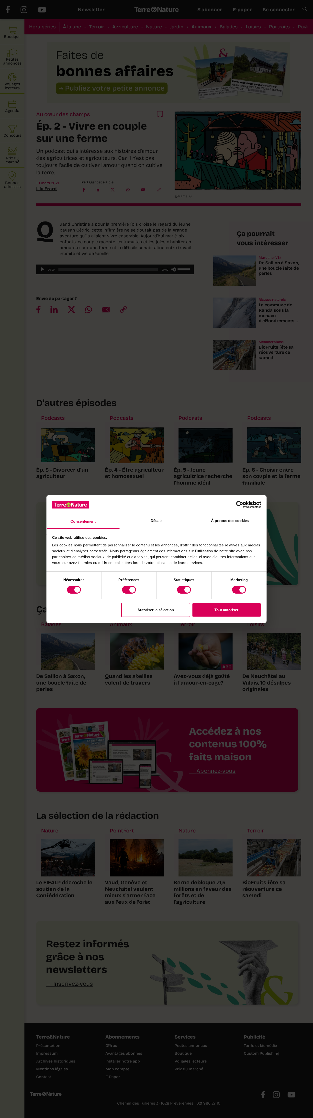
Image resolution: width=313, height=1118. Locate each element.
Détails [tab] (157, 521)
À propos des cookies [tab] (230, 521)
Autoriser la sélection (155, 610)
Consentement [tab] (83, 521)
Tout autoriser (226, 610)
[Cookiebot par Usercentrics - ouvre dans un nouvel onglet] (239, 504)
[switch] (129, 590)
